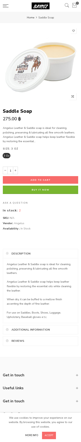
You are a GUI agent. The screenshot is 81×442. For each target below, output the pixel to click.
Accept (49, 435)
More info (31, 435)
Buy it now (40, 189)
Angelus (19, 223)
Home (30, 17)
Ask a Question (15, 203)
